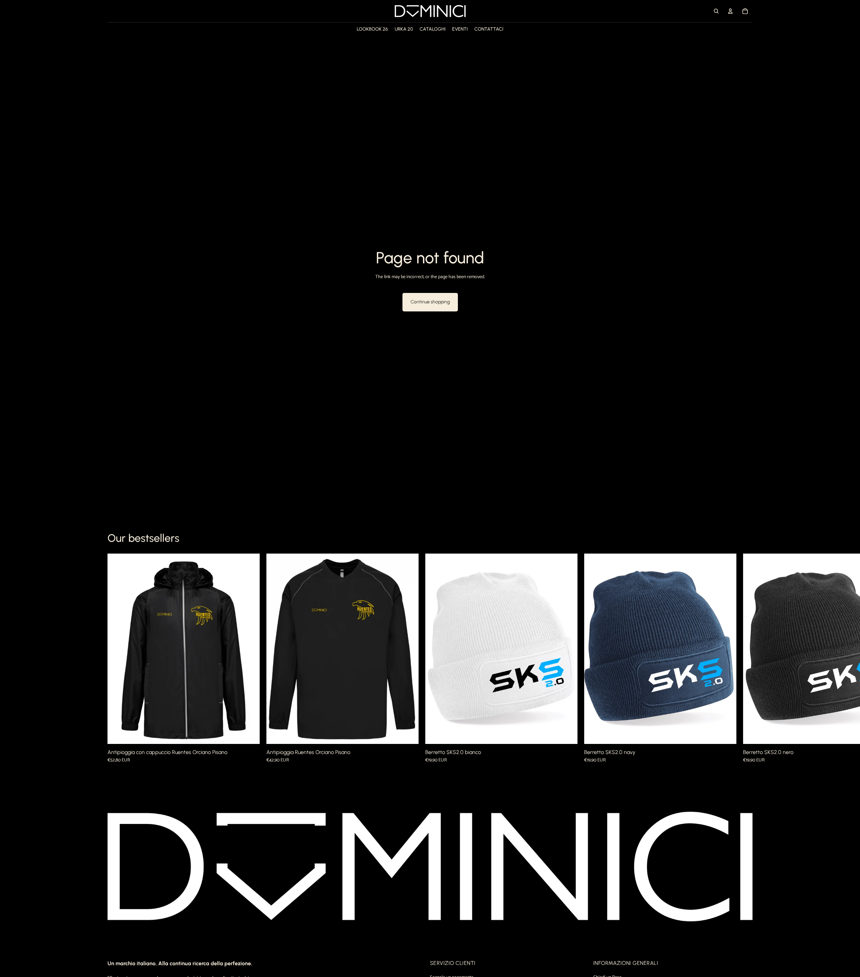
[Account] (730, 11)
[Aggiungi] (567, 734)
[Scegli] (249, 734)
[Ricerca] (716, 11)
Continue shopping (430, 302)
